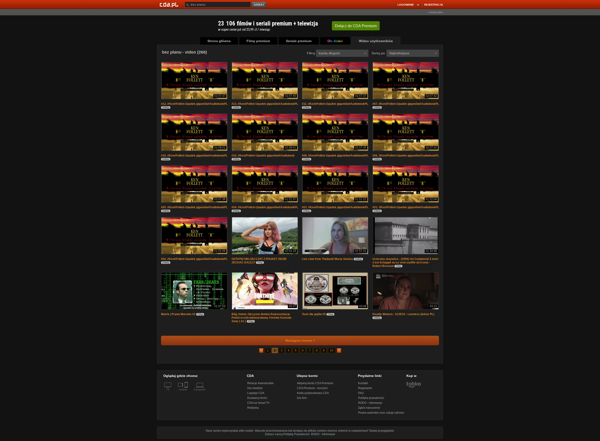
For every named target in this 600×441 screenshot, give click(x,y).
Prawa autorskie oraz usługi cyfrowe (381, 412)
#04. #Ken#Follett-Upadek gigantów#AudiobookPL (265, 207)
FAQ (361, 393)
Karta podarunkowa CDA (313, 393)
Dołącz (356, 26)
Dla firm (302, 398)
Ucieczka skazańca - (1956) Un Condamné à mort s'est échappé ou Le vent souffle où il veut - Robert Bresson (405, 262)
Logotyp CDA (255, 393)
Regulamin (365, 388)
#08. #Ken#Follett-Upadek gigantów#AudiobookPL (335, 155)
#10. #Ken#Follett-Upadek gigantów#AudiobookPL (194, 155)
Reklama (253, 407)
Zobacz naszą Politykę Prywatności (287, 434)
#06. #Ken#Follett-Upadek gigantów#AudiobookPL (405, 155)
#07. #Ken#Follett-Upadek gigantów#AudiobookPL (405, 104)
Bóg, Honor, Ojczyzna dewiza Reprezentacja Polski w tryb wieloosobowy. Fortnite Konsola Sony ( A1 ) (261, 318)
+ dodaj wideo (435, 12)
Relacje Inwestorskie (260, 383)
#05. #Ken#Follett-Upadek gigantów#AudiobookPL (194, 207)
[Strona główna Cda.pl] (169, 4)
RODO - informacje (370, 403)
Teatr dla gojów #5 (314, 314)
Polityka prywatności (371, 398)
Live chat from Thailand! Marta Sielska (327, 259)
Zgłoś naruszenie (369, 407)
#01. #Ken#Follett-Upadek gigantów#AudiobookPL (405, 207)
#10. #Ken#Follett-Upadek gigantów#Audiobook (263, 155)
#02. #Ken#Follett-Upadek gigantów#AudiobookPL (194, 259)
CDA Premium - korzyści (312, 388)
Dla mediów (254, 388)
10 (331, 350)
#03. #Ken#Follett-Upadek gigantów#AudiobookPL (335, 207)
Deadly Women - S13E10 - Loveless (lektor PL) (403, 314)
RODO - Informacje (323, 434)
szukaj (259, 5)
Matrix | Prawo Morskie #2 (178, 314)
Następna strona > (300, 340)
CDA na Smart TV (258, 403)
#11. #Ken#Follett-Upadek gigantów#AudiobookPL (335, 104)
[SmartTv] (186, 392)
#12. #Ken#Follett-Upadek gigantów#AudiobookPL (194, 104)
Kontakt (363, 383)
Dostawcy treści (257, 398)
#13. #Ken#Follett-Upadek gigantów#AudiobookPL (265, 104)
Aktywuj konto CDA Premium (315, 383)
